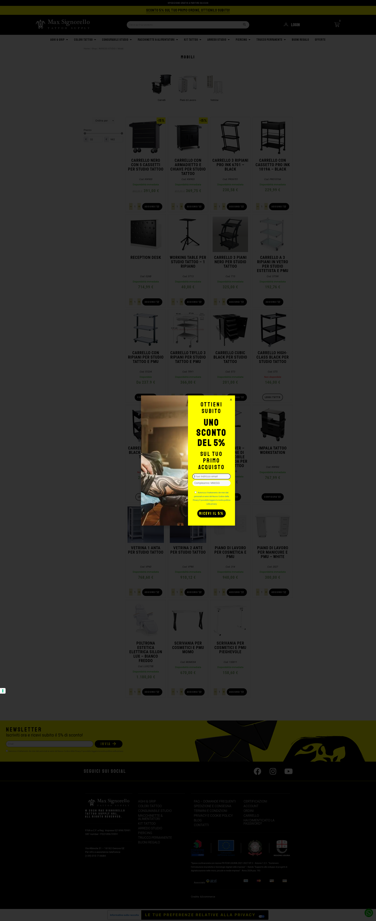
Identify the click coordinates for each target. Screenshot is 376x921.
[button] (231, 399)
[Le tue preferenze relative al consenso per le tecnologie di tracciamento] (3, 691)
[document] (188, 460)
